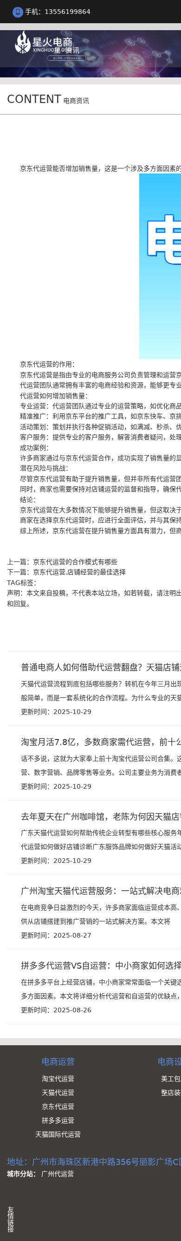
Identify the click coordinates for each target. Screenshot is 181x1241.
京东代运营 (58, 1106)
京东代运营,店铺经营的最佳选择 (79, 572)
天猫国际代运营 (58, 1134)
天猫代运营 (58, 1092)
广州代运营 (57, 1173)
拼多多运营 (58, 1120)
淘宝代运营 (58, 1078)
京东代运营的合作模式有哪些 (75, 562)
